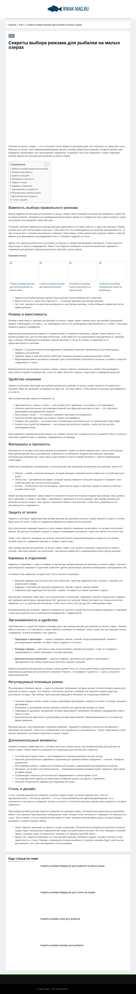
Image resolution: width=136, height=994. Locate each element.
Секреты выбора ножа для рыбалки (60, 919)
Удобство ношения (20, 175)
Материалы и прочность (23, 179)
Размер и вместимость (22, 172)
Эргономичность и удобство (25, 189)
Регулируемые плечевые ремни (26, 193)
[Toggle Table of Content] (45, 165)
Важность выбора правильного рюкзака (30, 169)
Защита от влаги (19, 182)
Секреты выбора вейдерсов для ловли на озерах (67, 892)
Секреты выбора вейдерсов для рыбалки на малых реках (72, 866)
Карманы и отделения (22, 186)
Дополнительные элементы (24, 196)
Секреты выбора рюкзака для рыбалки (62, 945)
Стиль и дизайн (20, 200)
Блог (11, 36)
